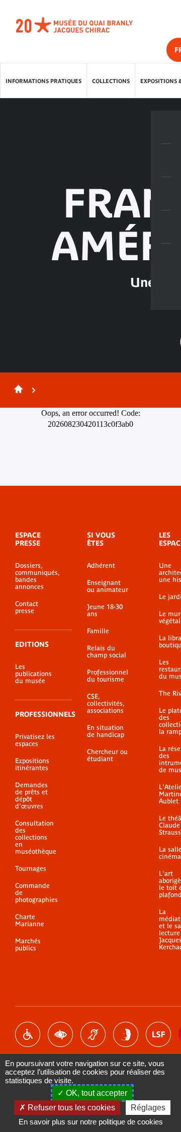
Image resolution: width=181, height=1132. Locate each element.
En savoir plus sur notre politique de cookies (91, 1121)
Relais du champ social (106, 652)
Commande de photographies (36, 892)
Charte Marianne (29, 921)
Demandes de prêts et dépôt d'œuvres (31, 796)
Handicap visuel (60, 1034)
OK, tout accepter (95, 1093)
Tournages (30, 868)
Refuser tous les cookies (70, 1107)
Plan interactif (166, 260)
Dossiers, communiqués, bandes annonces (36, 576)
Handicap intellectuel (125, 1034)
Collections (111, 81)
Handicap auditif (93, 1034)
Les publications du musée (33, 674)
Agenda (166, 193)
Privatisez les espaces (35, 740)
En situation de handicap (105, 731)
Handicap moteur (27, 1034)
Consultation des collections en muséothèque (35, 837)
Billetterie (166, 127)
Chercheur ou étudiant (107, 755)
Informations (166, 160)
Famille (98, 631)
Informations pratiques (43, 81)
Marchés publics (28, 945)
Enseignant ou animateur (107, 586)
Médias (166, 227)
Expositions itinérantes (32, 765)
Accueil (16, 390)
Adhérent (101, 565)
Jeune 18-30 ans (105, 610)
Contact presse (26, 607)
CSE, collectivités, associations (105, 703)
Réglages (148, 1107)
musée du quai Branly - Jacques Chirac (85, 25)
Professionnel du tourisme (107, 676)
